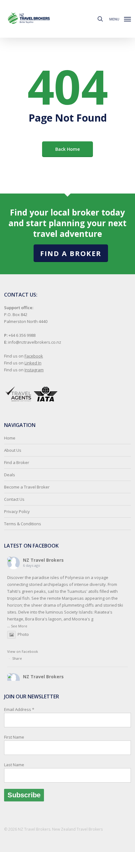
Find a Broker (70, 253)
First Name (14, 737)
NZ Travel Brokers (43, 560)
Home (9, 438)
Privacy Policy (17, 511)
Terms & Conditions (22, 524)
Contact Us (14, 499)
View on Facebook (22, 651)
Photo (23, 634)
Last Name (14, 764)
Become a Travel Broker (27, 487)
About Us (12, 450)
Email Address (19, 737)
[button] (120, 18)
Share (17, 658)
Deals (9, 475)
